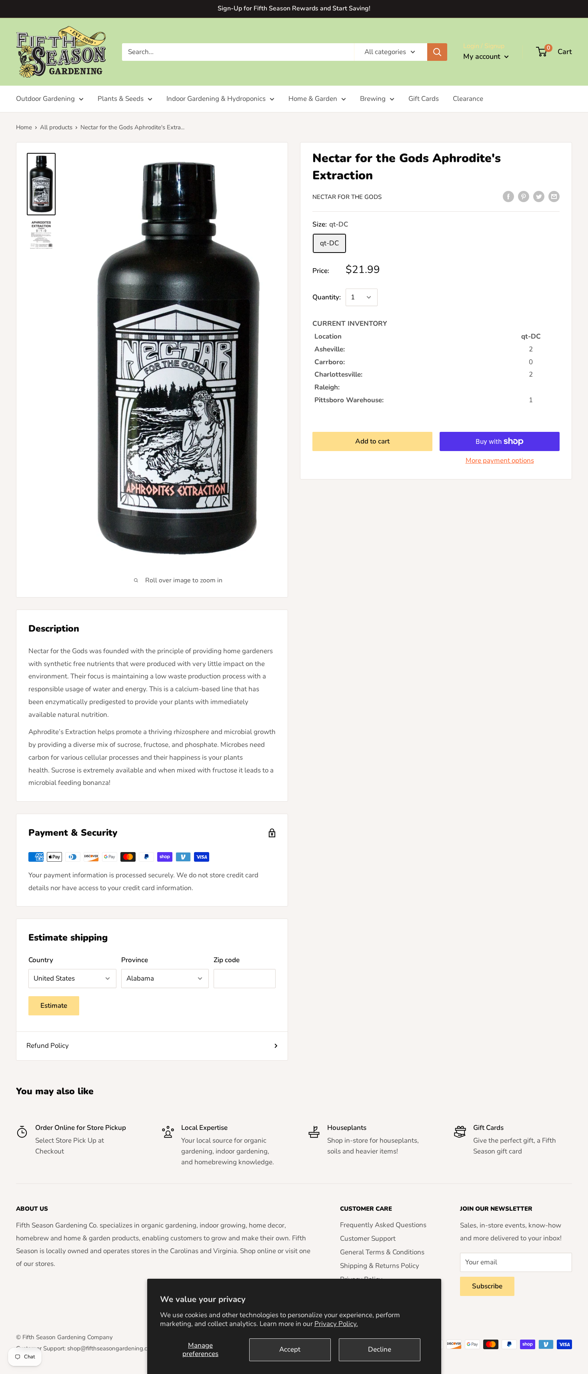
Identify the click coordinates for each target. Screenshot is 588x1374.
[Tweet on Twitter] (538, 196)
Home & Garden (312, 98)
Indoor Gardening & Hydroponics (216, 98)
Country (40, 960)
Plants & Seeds (121, 98)
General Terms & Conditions (382, 1252)
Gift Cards (423, 98)
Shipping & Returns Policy (379, 1265)
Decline (379, 1349)
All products (56, 127)
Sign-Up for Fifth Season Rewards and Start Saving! (294, 8)
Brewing (373, 98)
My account (482, 56)
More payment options (500, 460)
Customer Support (368, 1238)
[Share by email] (554, 196)
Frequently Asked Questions (383, 1225)
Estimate (53, 1005)
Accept (289, 1349)
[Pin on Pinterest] (523, 196)
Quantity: (326, 297)
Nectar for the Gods (347, 197)
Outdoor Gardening (45, 98)
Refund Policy (47, 1045)
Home (24, 127)
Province (134, 960)
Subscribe (487, 1286)
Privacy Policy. (336, 1323)
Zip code (227, 960)
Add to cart (372, 441)
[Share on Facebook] (508, 196)
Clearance (468, 98)
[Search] (437, 51)
